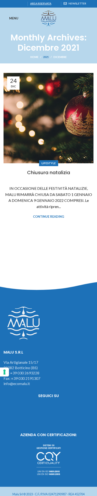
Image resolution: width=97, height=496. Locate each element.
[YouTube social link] (61, 408)
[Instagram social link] (48, 408)
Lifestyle (48, 163)
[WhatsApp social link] (17, 4)
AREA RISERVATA (40, 3)
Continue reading (48, 216)
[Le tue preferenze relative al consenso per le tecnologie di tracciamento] (4, 372)
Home (34, 56)
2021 (46, 56)
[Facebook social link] (6, 4)
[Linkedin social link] (11, 4)
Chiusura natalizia (48, 172)
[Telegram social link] (22, 4)
